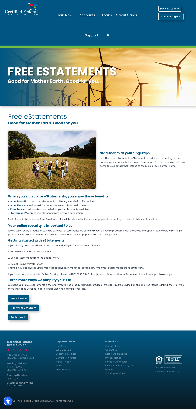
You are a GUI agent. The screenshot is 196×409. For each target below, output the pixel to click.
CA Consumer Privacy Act (119, 365)
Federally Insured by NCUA (167, 371)
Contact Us (111, 349)
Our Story (61, 346)
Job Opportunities (115, 373)
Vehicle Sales (63, 369)
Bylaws (109, 369)
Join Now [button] (64, 15)
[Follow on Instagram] (20, 350)
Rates (59, 365)
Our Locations (112, 346)
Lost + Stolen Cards (116, 353)
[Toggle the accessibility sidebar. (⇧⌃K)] (8, 401)
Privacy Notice (113, 357)
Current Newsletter (66, 357)
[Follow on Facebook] (8, 350)
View (20, 384)
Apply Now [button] (17, 317)
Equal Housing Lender (165, 368)
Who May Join (63, 349)
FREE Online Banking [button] (22, 307)
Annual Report (63, 361)
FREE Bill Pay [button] (17, 298)
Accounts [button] (87, 15)
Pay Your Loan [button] (168, 8)
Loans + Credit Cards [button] (119, 15)
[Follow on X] (14, 350)
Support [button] (91, 35)
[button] (108, 35)
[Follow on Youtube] (25, 350)
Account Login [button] (169, 16)
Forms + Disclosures (116, 361)
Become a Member (66, 353)
